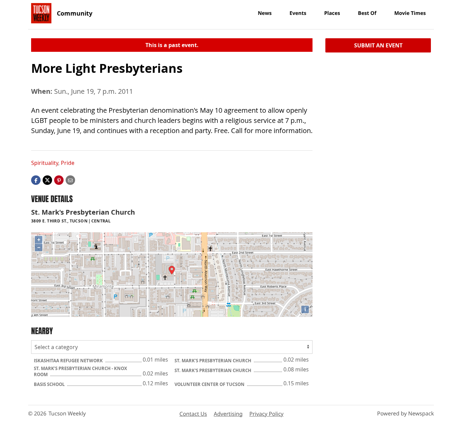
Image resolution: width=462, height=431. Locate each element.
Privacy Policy (266, 413)
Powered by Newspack (405, 413)
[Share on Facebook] (36, 180)
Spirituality (44, 163)
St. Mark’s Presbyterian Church (213, 361)
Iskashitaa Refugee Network (69, 361)
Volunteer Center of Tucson (210, 384)
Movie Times (410, 13)
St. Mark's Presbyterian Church (213, 370)
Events (298, 13)
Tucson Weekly (67, 413)
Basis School (50, 384)
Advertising (228, 413)
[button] (59, 180)
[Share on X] (47, 180)
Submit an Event (378, 45)
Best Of (367, 13)
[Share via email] (70, 180)
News (265, 13)
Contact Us (193, 413)
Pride (67, 163)
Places (332, 13)
